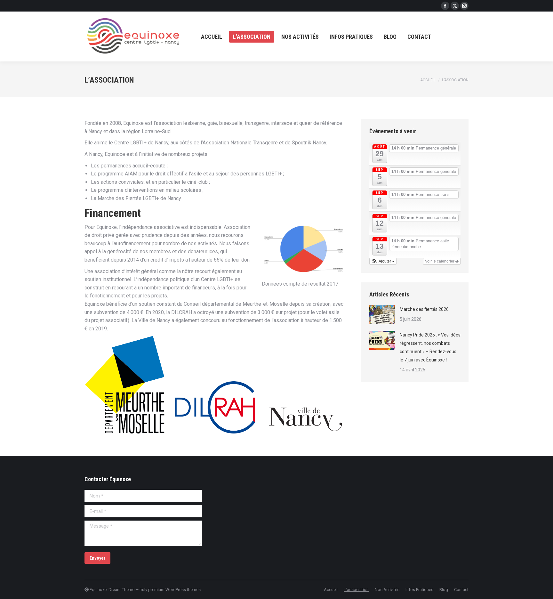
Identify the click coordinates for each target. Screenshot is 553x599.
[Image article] (382, 314)
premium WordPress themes (174, 589)
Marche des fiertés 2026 (424, 309)
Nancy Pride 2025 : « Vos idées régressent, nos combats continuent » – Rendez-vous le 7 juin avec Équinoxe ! (430, 347)
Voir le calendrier (440, 261)
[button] (383, 261)
